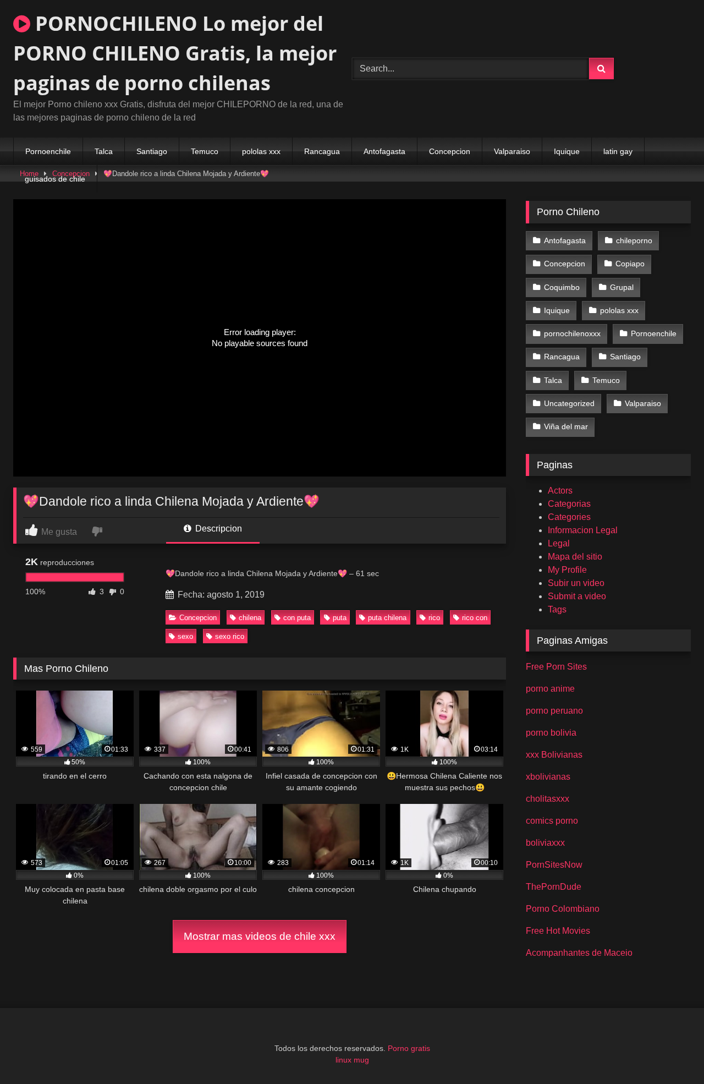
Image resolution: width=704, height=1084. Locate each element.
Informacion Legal (583, 530)
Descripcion (217, 528)
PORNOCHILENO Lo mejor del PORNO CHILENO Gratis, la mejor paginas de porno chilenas (175, 53)
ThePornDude (553, 886)
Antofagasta (384, 151)
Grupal (622, 287)
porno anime (550, 688)
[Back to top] (670, 1051)
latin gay (617, 151)
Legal (559, 543)
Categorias (569, 503)
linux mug (352, 1059)
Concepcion (449, 151)
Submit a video (577, 596)
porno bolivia (551, 732)
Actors (560, 490)
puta (339, 618)
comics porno (552, 820)
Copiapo (630, 263)
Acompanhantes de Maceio (579, 952)
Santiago (151, 151)
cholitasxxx (547, 798)
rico (434, 618)
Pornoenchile (48, 151)
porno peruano (554, 710)
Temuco (204, 151)
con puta (297, 618)
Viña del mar (566, 426)
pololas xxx (261, 151)
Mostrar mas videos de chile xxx (260, 936)
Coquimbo (562, 287)
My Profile (567, 569)
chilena (250, 618)
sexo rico (229, 636)
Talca (104, 151)
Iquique (567, 151)
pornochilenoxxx (572, 333)
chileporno (634, 240)
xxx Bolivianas (554, 754)
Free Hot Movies (558, 930)
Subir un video (576, 583)
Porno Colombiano (563, 908)
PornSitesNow (554, 864)
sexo (185, 636)
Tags (557, 609)
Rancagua (322, 151)
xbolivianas (548, 776)
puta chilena (387, 618)
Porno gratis (409, 1048)
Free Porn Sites (556, 666)
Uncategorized (569, 403)
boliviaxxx (545, 842)
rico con (474, 618)
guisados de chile (55, 178)
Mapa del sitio (575, 556)
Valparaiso (512, 151)
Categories (569, 517)
